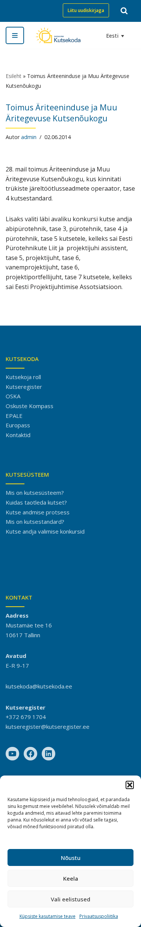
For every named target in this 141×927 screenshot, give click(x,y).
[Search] (124, 10)
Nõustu (70, 857)
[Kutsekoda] (57, 35)
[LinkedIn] (48, 753)
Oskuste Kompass (29, 406)
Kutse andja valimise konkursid (45, 531)
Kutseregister (24, 386)
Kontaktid (18, 435)
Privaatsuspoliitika (98, 916)
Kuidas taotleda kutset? (36, 502)
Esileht (13, 76)
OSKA (13, 396)
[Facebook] (30, 753)
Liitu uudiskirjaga (86, 10)
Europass (18, 425)
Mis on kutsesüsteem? (35, 492)
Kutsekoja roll (23, 377)
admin (28, 137)
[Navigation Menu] (15, 35)
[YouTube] (12, 753)
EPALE (14, 415)
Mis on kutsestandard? (35, 521)
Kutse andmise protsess (38, 512)
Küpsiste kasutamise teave (48, 916)
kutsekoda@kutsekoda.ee (39, 686)
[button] (129, 785)
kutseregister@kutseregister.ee (47, 726)
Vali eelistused (70, 899)
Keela (70, 878)
